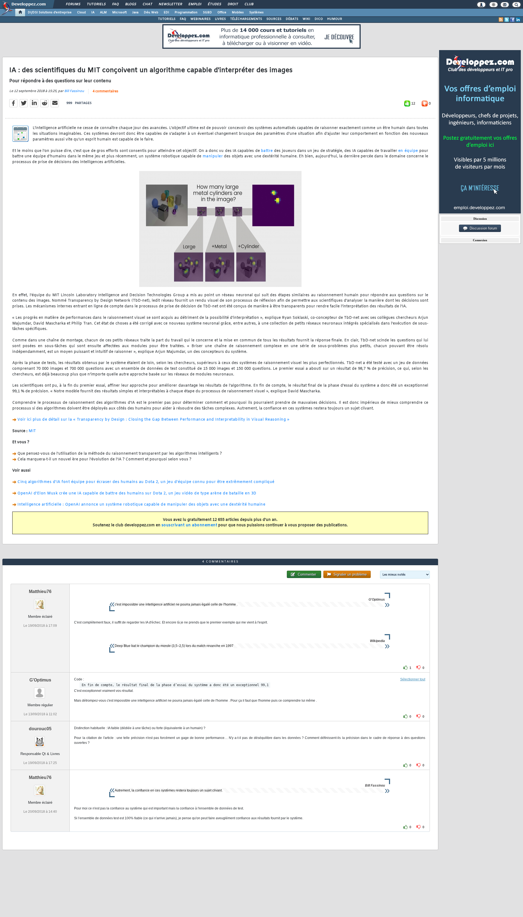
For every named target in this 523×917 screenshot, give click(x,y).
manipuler (213, 156)
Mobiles (238, 12)
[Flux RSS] (501, 19)
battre (267, 151)
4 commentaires (105, 91)
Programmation (186, 12)
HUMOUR (334, 19)
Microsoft (119, 12)
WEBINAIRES (200, 19)
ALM (103, 12)
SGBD (207, 12)
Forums (73, 4)
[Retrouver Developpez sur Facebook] (512, 19)
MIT (32, 431)
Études (214, 4)
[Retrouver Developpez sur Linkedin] (518, 19)
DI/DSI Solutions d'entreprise (50, 12)
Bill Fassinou (74, 91)
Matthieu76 (40, 591)
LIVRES (220, 19)
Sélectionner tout (412, 679)
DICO (319, 19)
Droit (232, 4)
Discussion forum (482, 228)
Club (249, 4)
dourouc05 (40, 728)
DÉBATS (292, 19)
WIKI (306, 19)
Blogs (130, 4)
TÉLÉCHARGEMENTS (246, 19)
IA (93, 12)
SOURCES (273, 19)
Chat (147, 4)
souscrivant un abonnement (189, 525)
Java (135, 12)
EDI (166, 12)
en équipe (408, 151)
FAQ (115, 4)
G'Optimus (40, 680)
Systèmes (256, 12)
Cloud (81, 12)
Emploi (195, 4)
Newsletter (170, 4)
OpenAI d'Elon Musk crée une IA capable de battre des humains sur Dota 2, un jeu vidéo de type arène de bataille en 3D (137, 493)
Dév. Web (151, 12)
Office (221, 12)
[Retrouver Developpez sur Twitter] (506, 19)
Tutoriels (96, 4)
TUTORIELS (166, 19)
